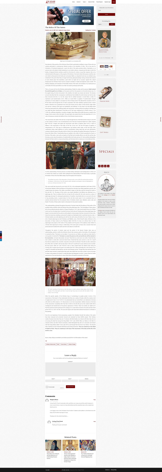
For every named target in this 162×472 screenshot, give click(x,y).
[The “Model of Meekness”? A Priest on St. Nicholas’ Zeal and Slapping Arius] (88, 444)
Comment (70, 361)
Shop (114, 1)
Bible (58, 344)
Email (70, 378)
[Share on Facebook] (1, 232)
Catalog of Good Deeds (57, 421)
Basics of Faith (91, 1)
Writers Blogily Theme (79, 469)
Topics (84, 1)
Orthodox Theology (71, 344)
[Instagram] (99, 166)
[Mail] (105, 166)
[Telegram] (108, 166)
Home (73, 1)
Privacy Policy (113, 469)
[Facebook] (102, 166)
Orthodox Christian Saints (50, 344)
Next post (160, 119)
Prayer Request (99, 1)
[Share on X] (1, 235)
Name (53, 378)
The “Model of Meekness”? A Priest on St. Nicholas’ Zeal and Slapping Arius (87, 455)
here (101, 210)
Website (86, 378)
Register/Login (108, 1)
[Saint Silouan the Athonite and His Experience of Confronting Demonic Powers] (53, 444)
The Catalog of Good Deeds (55, 469)
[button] (104, 74)
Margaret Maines (54, 399)
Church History (63, 344)
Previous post (1, 119)
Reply (95, 399)
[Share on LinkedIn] (1, 240)
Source (68, 30)
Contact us (107, 469)
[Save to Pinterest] (1, 237)
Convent (78, 1)
